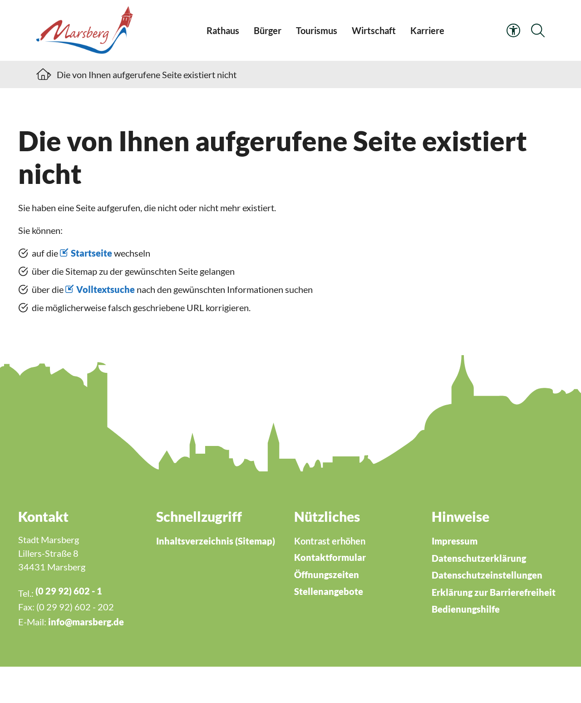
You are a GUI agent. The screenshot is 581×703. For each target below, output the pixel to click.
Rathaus (223, 30)
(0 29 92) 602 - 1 (68, 590)
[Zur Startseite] (86, 30)
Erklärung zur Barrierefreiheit (494, 592)
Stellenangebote (328, 591)
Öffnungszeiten (326, 574)
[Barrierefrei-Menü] (513, 30)
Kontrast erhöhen (329, 540)
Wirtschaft (374, 30)
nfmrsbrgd (85, 621)
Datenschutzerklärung (479, 558)
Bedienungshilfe (466, 609)
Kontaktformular (330, 557)
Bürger (267, 30)
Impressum (455, 540)
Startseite (91, 253)
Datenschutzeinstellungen (487, 574)
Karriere (427, 30)
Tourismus (316, 30)
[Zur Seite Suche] (538, 30)
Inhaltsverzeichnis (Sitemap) (215, 540)
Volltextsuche (105, 289)
